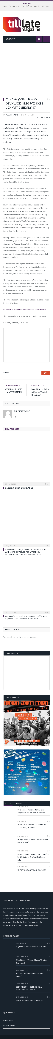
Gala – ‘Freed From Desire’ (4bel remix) (30, 975)
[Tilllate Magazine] (22, 24)
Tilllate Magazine (13, 115)
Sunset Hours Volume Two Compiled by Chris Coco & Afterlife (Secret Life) (33, 857)
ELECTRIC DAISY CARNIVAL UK (19, 488)
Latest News (8, 1020)
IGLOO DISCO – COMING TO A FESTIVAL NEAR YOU (29, 988)
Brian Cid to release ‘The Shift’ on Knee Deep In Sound (27, 6)
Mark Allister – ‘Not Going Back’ (30, 1000)
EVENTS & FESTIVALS (42, 117)
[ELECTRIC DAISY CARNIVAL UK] (26, 462)
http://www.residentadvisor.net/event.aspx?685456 (24, 309)
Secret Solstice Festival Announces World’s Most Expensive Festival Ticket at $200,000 (26, 617)
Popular (18, 803)
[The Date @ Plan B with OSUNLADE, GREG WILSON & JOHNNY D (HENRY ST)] (26, 72)
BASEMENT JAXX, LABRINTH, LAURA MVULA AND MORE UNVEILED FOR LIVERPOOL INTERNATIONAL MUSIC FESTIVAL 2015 (26, 552)
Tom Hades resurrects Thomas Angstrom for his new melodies (31, 811)
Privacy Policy (9, 1025)
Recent (8, 803)
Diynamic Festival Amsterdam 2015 (31, 946)
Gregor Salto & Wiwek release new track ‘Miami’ (33, 840)
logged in (17, 637)
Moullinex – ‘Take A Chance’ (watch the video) (40, 392)
